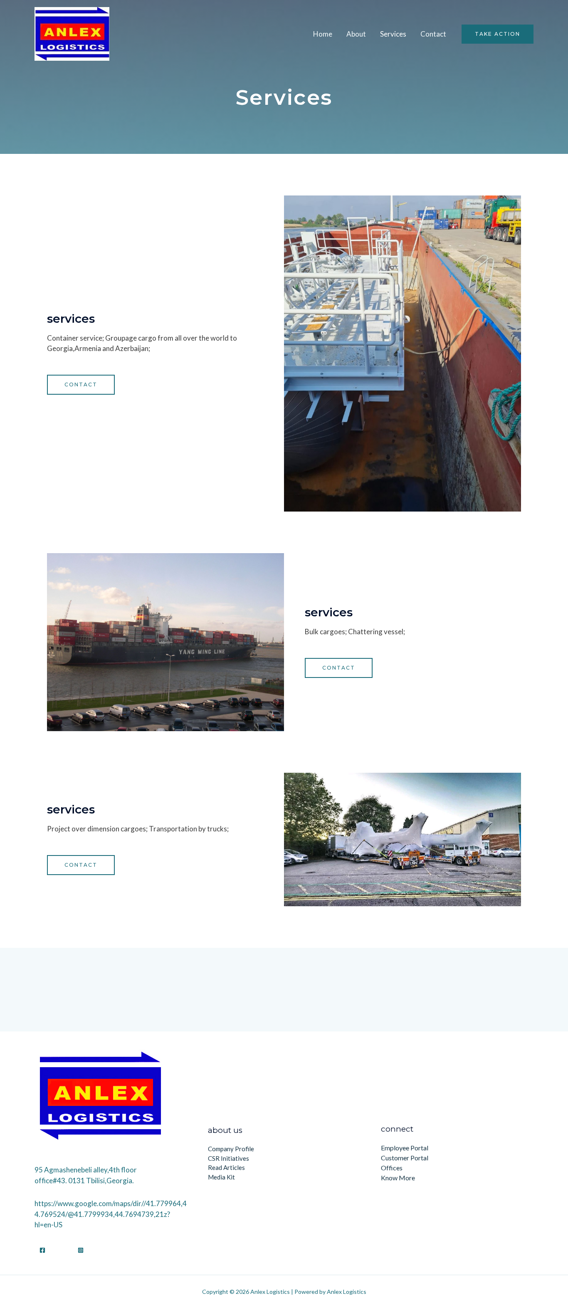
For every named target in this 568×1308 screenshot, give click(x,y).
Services (393, 34)
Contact (433, 34)
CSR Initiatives (228, 1158)
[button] (81, 385)
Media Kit (221, 1177)
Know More (398, 1178)
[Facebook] (42, 1250)
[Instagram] (81, 1250)
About (356, 34)
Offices (392, 1168)
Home (322, 34)
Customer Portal (404, 1158)
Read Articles (226, 1167)
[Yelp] (62, 1250)
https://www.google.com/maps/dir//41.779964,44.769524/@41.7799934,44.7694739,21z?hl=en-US (111, 1214)
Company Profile (231, 1148)
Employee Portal (404, 1148)
